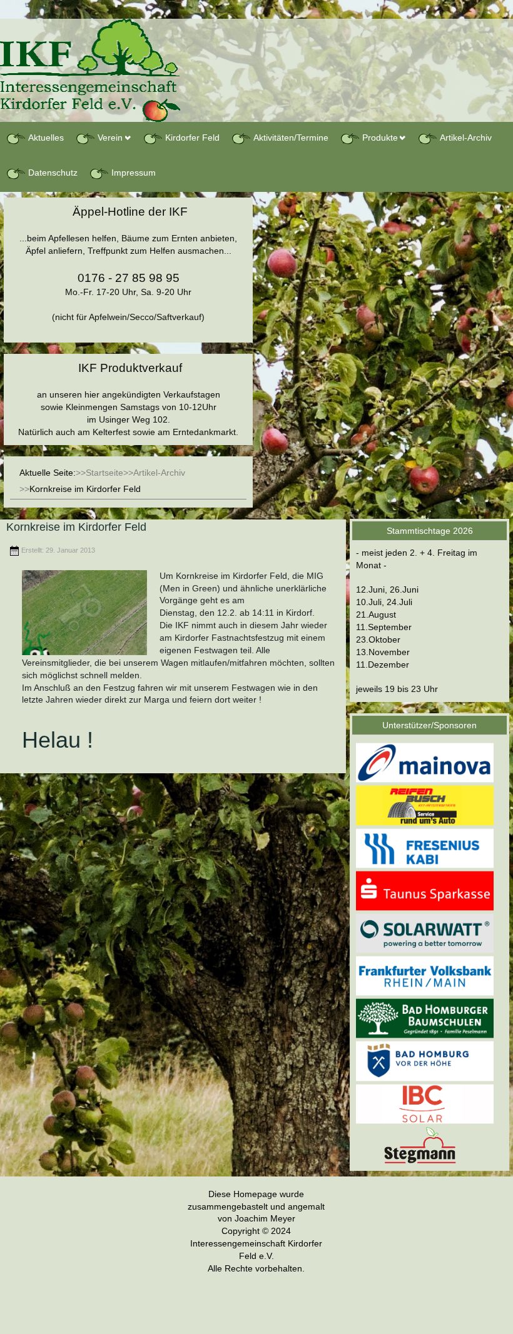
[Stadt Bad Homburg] (425, 1060)
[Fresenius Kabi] (425, 847)
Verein (110, 138)
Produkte (380, 138)
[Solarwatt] (425, 932)
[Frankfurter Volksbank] (425, 975)
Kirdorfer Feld (192, 138)
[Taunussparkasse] (425, 890)
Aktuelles (46, 138)
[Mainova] (425, 762)
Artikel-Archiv (466, 138)
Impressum (133, 173)
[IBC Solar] (425, 1103)
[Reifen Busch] (425, 805)
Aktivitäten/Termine (290, 138)
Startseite (104, 473)
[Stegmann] (425, 1144)
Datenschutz (53, 173)
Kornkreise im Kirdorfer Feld (76, 527)
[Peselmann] (425, 1018)
